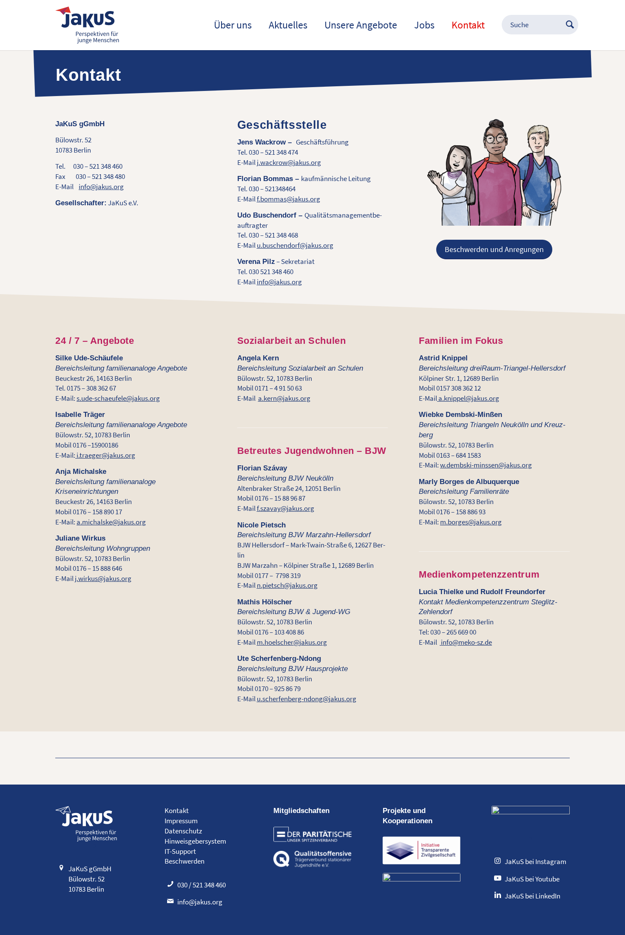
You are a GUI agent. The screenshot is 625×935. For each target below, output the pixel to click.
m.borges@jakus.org (471, 522)
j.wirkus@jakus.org (103, 578)
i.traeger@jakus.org (105, 455)
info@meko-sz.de (466, 642)
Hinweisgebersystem (195, 841)
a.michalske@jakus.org (111, 522)
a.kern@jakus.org (284, 398)
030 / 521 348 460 (201, 885)
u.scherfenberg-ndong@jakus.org (306, 698)
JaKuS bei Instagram (535, 861)
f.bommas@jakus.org (288, 199)
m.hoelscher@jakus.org (292, 642)
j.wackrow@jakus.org (289, 162)
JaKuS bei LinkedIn (532, 896)
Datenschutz (183, 831)
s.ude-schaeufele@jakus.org (118, 398)
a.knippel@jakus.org (468, 398)
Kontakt (177, 810)
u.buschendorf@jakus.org (295, 245)
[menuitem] (232, 25)
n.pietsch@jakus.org (287, 585)
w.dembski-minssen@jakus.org (486, 465)
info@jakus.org (101, 186)
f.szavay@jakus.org (285, 508)
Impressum (181, 820)
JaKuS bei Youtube (532, 879)
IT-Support (180, 851)
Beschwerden (185, 861)
